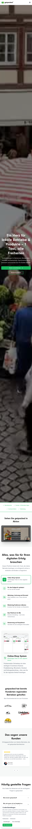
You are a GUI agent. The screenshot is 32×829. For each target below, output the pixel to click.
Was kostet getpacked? (10, 797)
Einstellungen (7, 821)
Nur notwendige (16, 821)
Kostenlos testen (16, 272)
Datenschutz (5, 818)
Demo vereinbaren (14, 268)
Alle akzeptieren (7, 825)
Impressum (12, 818)
